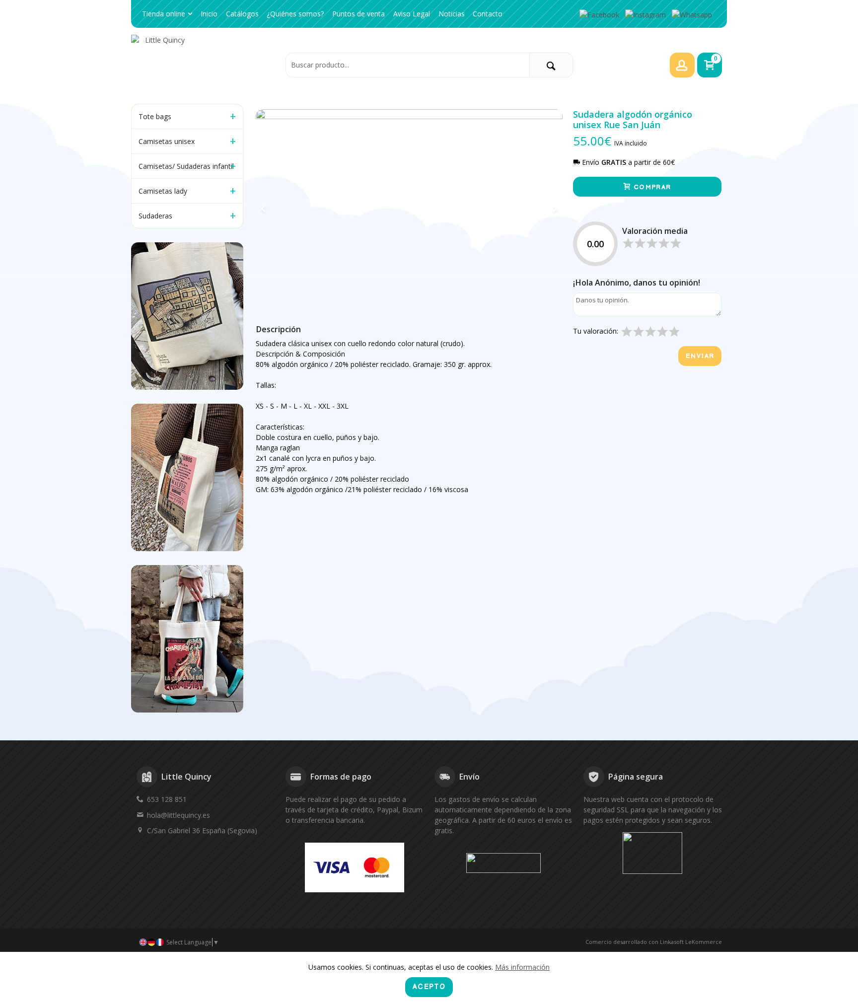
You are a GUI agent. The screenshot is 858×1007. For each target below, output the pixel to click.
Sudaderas (155, 215)
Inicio (209, 13)
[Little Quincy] (205, 64)
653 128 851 (167, 799)
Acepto (429, 987)
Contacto (487, 13)
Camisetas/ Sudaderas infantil (186, 166)
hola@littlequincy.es (178, 815)
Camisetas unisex (167, 141)
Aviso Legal (411, 13)
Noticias (451, 13)
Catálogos (242, 13)
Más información (522, 967)
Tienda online (163, 13)
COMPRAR (651, 187)
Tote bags (155, 116)
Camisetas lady (163, 191)
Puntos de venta (358, 13)
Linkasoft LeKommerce (691, 941)
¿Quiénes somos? (295, 13)
